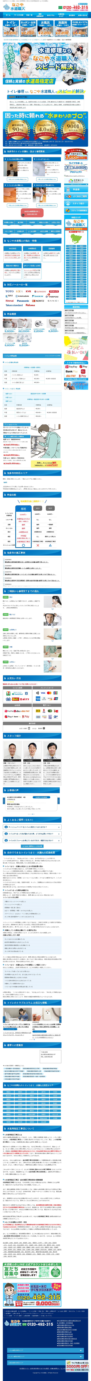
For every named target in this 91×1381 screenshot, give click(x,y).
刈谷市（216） (12, 1254)
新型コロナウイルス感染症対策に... (75, 333)
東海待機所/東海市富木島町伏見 (32, 1074)
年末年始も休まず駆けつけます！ (75, 328)
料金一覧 (29, 15)
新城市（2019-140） (41, 1249)
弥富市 (44, 1114)
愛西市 (8, 1114)
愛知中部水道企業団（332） (44, 1252)
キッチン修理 (18, 1315)
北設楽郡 (43, 1122)
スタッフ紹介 (9, 231)
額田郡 (32, 1122)
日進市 (44, 1110)
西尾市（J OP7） (38, 1243)
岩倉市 (20, 1110)
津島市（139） (21, 1249)
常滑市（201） (12, 1249)
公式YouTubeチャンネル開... (73, 317)
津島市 (32, 1095)
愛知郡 (32, 1118)
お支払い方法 (56, 222)
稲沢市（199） (21, 1254)
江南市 (20, 1103)
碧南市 (44, 1095)
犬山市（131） (12, 1245)
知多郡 (20, 1122)
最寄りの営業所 (55, 231)
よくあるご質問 (62, 1311)
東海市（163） (27, 1243)
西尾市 (32, 1099)
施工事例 (20, 222)
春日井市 (8, 1095)
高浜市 (8, 1110)
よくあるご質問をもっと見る (31, 846)
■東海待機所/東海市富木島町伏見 (67, 1338)
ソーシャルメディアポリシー (30, 1313)
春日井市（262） (30, 1252)
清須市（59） (42, 1245)
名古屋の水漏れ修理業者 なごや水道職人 (16, 39)
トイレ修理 (42, 39)
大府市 (20, 1107)
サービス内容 (18, 15)
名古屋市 (71, 246)
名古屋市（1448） (8, 1243)
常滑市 (8, 1103)
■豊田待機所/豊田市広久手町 (65, 1325)
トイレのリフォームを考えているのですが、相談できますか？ (31, 840)
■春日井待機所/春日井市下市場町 (67, 1329)
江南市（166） (30, 1249)
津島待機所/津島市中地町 (12, 1076)
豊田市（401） (51, 1245)
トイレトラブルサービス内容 (52, 355)
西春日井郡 (43, 1118)
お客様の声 (20, 231)
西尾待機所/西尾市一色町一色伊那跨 (34, 1076)
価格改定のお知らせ (71, 322)
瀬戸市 (44, 1092)
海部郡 (8, 1122)
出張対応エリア (61, 15)
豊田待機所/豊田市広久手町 (31, 1068)
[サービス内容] (15, 15)
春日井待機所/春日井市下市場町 (14, 1071)
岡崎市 (20, 1092)
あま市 (8, 1118)
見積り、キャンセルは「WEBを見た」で (46, 463)
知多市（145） (18, 1243)
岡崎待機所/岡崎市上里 (34, 1071)
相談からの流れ (44, 222)
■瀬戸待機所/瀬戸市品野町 (65, 1336)
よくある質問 (32, 231)
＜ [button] (4, 801)
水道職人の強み (8, 222)
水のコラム (50, 15)
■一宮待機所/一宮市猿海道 (65, 1323)
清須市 (20, 1114)
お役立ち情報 (44, 231)
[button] (28, 814)
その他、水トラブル (46, 1315)
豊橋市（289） (30, 1247)
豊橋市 (8, 1092)
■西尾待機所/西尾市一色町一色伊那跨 (68, 1343)
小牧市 (32, 1103)
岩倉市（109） (33, 1245)
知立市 (44, 1107)
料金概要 (32, 222)
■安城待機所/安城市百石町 (65, 1334)
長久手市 (20, 1118)
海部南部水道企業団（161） (16, 1252)
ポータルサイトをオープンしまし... (75, 312)
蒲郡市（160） (49, 1247)
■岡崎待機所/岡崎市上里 (64, 1332)
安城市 (20, 1099)
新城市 (55, 1103)
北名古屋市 (32, 1114)
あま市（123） (40, 1247)
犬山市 (55, 1099)
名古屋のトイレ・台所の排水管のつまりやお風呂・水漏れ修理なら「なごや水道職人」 (46, 1368)
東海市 (8, 1107)
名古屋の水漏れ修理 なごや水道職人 (16, 1311)
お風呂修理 (27, 1315)
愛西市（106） (21, 1247)
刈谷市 (55, 1095)
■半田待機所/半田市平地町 (65, 1345)
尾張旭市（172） (31, 1254)
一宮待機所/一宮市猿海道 (12, 1068)
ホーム (8, 15)
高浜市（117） (12, 1247)
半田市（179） (50, 1254)
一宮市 (32, 1092)
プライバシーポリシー (47, 1313)
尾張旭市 (55, 1107)
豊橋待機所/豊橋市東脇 (50, 1068)
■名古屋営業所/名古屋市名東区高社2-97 (69, 1320)
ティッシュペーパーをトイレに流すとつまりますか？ (28, 827)
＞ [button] (59, 801)
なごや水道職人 (43, 1372)
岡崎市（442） (41, 1254)
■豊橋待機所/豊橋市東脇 (64, 1327)
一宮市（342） (47, 1243)
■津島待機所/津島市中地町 (65, 1341)
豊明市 (32, 1110)
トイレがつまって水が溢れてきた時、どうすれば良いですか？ (31, 834)
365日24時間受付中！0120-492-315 (32, 213)
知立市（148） (12, 1256)
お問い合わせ (82, 15)
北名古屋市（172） (23, 1245)
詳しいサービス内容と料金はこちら (17, 179)
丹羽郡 (55, 1118)
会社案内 (72, 15)
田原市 (55, 1110)
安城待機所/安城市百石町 (51, 1071)
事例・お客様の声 (40, 15)
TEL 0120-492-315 (47, 1056)
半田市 (55, 1092)
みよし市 (55, 1114)
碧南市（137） (52, 1249)
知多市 (32, 1107)
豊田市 (8, 1099)
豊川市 (20, 1095)
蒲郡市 (44, 1099)
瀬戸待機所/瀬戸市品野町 (12, 1074)
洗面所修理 (35, 1315)
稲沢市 (44, 1103)
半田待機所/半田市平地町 (12, 1079)
